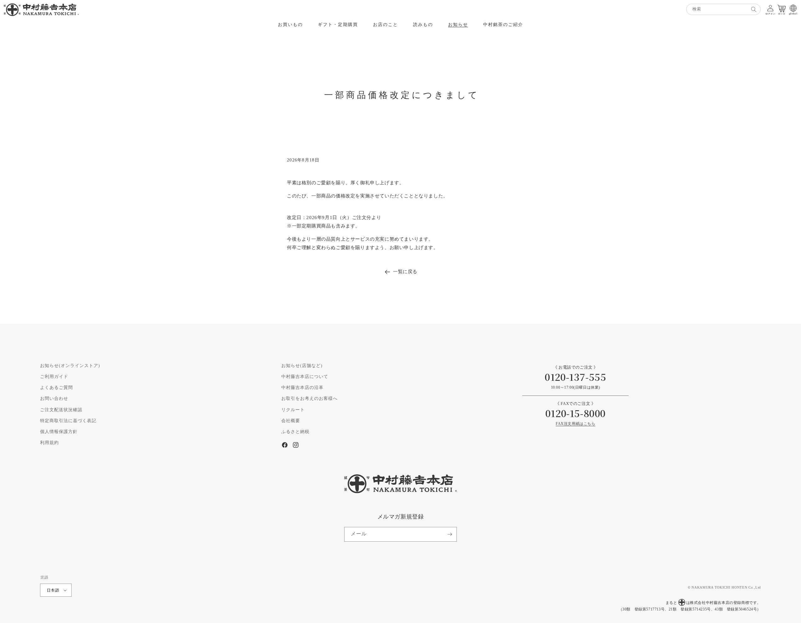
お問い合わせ (54, 398)
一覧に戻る (405, 271)
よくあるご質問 (56, 387)
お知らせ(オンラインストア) (70, 365)
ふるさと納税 (295, 431)
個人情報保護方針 (59, 431)
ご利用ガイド (54, 376)
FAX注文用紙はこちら (575, 424)
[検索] (754, 9)
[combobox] (723, 9)
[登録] (450, 534)
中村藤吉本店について (304, 376)
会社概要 (290, 420)
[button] (290, 24)
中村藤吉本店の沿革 (302, 387)
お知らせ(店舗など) (302, 365)
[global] (793, 8)
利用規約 (49, 442)
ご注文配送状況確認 (61, 409)
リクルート (293, 409)
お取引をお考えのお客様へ (309, 398)
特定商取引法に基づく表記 (68, 420)
